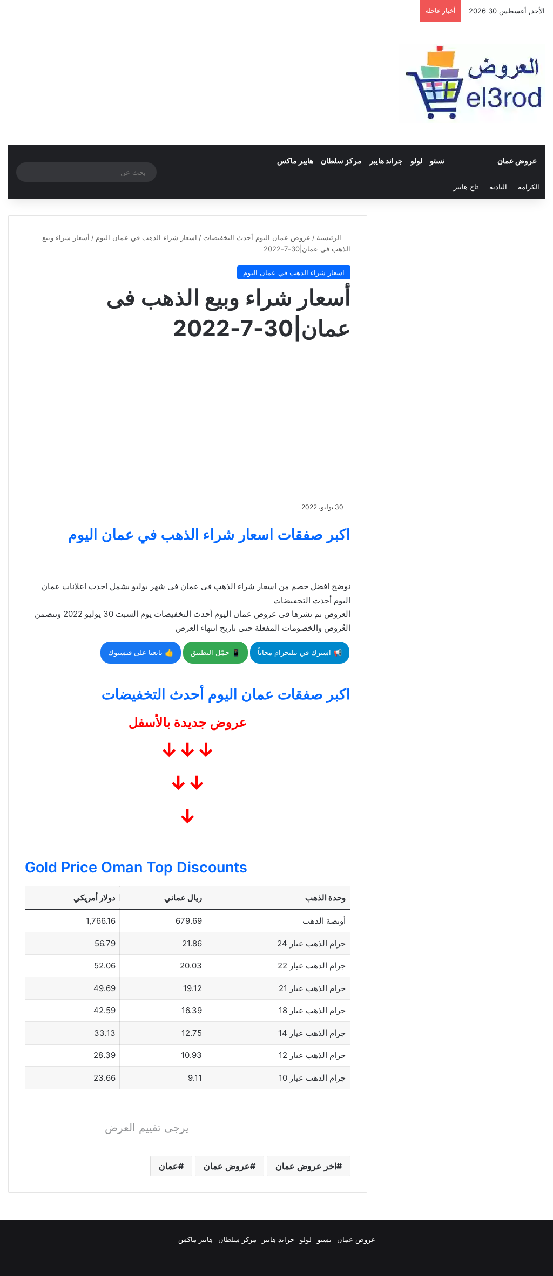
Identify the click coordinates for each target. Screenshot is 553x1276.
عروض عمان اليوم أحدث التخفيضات (257, 237)
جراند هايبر (386, 160)
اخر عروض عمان (305, 1166)
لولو (416, 160)
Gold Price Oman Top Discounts (136, 867)
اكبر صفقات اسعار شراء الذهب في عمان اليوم (209, 534)
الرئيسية (329, 237)
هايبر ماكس (295, 160)
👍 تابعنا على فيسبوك (140, 652)
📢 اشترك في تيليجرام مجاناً (300, 652)
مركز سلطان (341, 160)
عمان (168, 1166)
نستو (437, 160)
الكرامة (528, 186)
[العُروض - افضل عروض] (472, 83)
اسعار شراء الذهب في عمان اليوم (146, 237)
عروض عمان (517, 160)
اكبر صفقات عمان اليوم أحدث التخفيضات (226, 694)
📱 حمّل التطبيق (215, 652)
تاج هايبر (466, 186)
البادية (498, 186)
